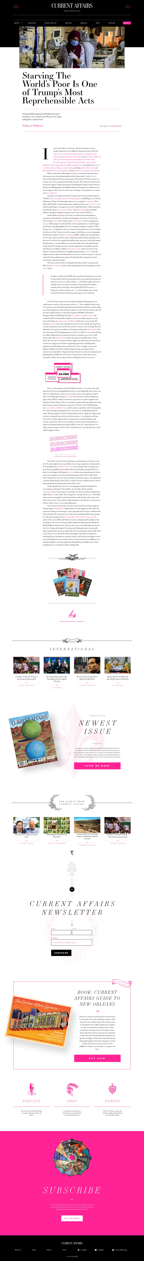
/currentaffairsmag (121, 1250)
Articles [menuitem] (68, 23)
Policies (49, 1250)
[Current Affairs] (72, 5)
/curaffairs (83, 1250)
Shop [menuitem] (98, 23)
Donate (112, 1101)
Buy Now (97, 1058)
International (116, 126)
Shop (72, 1101)
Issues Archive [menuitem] (50, 23)
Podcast (31, 1101)
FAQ (34, 1250)
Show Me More (97, 766)
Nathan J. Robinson (32, 125)
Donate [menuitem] (127, 23)
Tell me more (72, 1218)
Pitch (64, 1250)
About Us (18, 1250)
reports (52, 324)
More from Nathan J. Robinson (72, 621)
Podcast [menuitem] (112, 23)
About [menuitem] (16, 23)
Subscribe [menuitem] (32, 23)
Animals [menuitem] (83, 23)
